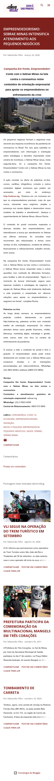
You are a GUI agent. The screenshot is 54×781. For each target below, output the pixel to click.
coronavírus (19, 415)
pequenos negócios (14, 431)
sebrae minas (10, 435)
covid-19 (31, 415)
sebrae (38, 431)
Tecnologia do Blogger (28, 772)
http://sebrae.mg (11, 196)
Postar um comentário (14, 466)
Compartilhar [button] (11, 445)
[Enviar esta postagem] (5, 441)
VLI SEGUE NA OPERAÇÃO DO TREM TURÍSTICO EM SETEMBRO (24, 531)
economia (8, 419)
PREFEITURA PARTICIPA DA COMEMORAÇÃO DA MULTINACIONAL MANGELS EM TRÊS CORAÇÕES (27, 628)
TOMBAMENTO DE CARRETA (18, 690)
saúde (29, 431)
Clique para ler (11, 571)
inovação (8, 423)
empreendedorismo (26, 419)
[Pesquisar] (42, 5)
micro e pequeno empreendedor (21, 427)
